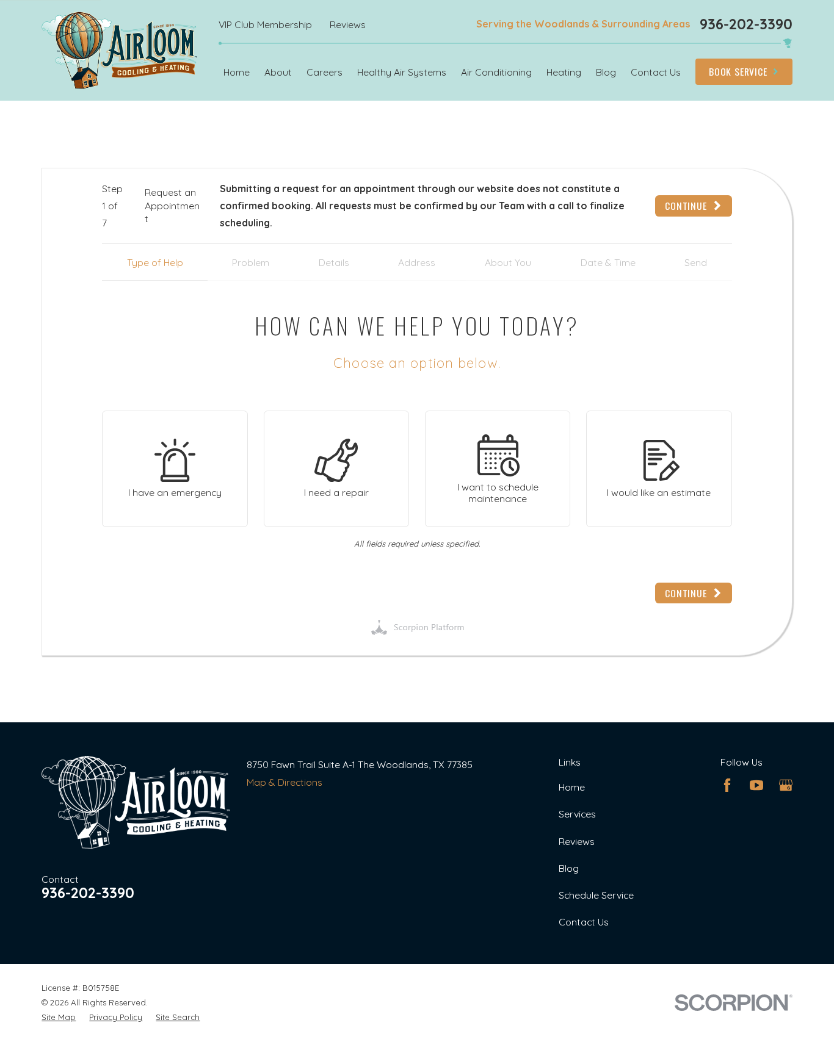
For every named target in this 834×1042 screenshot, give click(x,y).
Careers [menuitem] (324, 72)
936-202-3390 (746, 24)
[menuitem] (59, 1017)
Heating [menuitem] (563, 72)
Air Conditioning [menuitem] (496, 72)
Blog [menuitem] (606, 72)
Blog (569, 868)
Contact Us (584, 922)
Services (577, 814)
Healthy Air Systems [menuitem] (401, 72)
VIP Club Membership (265, 24)
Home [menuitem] (236, 72)
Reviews (348, 24)
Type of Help (155, 262)
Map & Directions (284, 782)
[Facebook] (727, 785)
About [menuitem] (278, 72)
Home (572, 787)
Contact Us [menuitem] (656, 72)
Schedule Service (596, 895)
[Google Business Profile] (785, 785)
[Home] (119, 50)
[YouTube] (756, 785)
